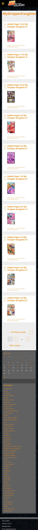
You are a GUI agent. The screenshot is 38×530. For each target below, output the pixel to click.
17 (9, 368)
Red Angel (7, 477)
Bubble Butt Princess (10, 404)
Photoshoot (7, 471)
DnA (5, 422)
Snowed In (7, 484)
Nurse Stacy (7, 462)
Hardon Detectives (9, 431)
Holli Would (7, 435)
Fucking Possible (8, 429)
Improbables (7, 440)
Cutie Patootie (8, 413)
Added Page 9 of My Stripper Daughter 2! (17, 116)
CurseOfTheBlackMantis (11, 411)
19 (17, 368)
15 (30, 365)
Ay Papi (6, 397)
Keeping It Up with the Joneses (12, 446)
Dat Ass (6, 415)
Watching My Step (9, 508)
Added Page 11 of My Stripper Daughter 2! (17, 55)
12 (17, 365)
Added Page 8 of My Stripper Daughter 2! (17, 147)
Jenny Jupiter (7, 444)
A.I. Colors (7, 393)
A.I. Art (6, 391)
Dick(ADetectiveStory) (10, 420)
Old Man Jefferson (9, 464)
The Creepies (7, 488)
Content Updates (9, 409)
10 (9, 365)
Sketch (6, 482)
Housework (7, 437)
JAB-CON (6, 442)
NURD (6, 460)
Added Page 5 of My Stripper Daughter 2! (17, 238)
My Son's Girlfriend (9, 453)
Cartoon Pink (7, 406)
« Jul (5, 377)
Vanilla (6, 506)
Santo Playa (7, 480)
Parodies (6, 468)
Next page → (16, 345)
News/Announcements (10, 457)
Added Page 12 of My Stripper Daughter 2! (17, 25)
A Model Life (7, 389)
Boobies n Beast (9, 400)
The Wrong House (9, 493)
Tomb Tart (7, 497)
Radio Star (7, 475)
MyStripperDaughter (10, 455)
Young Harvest (8, 511)
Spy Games (7, 486)
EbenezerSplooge (9, 424)
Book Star (7, 402)
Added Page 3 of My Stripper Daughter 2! (17, 299)
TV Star (6, 499)
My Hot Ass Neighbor (10, 451)
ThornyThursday (8, 495)
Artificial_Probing (8, 395)
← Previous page (17, 332)
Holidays (6, 433)
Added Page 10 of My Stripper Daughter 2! (17, 86)
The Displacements (9, 491)
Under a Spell (7, 504)
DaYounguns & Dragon (10, 417)
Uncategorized (8, 502)
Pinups (6, 473)
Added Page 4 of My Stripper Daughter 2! (17, 268)
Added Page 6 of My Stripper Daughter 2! (17, 207)
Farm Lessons (8, 426)
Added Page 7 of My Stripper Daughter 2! (17, 177)
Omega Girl (7, 466)
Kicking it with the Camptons (12, 448)
